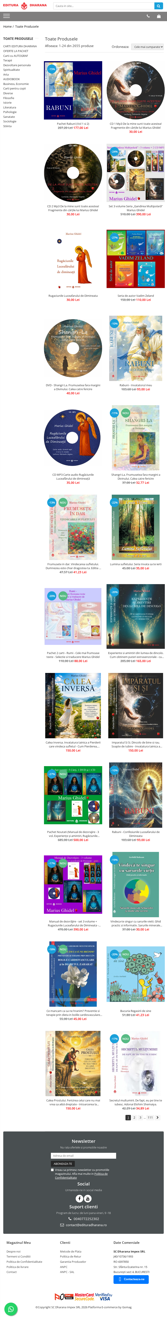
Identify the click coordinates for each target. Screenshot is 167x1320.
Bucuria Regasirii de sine (135, 1011)
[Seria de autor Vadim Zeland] (136, 259)
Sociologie (9, 121)
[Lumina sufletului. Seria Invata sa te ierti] (136, 527)
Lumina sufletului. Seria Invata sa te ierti (136, 564)
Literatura (9, 107)
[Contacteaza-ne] (148, 16)
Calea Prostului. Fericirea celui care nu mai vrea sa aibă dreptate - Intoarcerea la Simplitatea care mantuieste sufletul (73, 1102)
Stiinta (7, 126)
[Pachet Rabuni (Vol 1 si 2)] (73, 90)
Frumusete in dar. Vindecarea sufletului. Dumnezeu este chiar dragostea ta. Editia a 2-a (73, 566)
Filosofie (8, 98)
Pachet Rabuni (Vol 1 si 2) (73, 124)
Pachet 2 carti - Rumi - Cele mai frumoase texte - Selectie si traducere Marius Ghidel (73, 655)
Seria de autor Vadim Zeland (136, 296)
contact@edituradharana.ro (86, 1225)
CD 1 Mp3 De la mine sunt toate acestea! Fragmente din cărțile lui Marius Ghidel (136, 126)
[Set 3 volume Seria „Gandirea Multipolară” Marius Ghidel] (136, 173)
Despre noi (13, 1251)
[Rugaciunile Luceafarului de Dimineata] (73, 259)
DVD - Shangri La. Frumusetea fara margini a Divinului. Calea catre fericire (73, 387)
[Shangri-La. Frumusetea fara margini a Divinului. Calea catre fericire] (136, 437)
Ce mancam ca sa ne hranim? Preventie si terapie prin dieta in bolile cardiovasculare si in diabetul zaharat (73, 1013)
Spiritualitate (11, 70)
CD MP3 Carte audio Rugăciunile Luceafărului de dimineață (73, 476)
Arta (6, 74)
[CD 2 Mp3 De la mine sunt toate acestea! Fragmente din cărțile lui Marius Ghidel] (73, 173)
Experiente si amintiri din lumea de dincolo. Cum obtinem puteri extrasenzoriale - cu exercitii (136, 655)
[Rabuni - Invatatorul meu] (136, 348)
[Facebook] (79, 1198)
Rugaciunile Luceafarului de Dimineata (73, 296)
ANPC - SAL (67, 1272)
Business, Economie (16, 84)
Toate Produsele (27, 26)
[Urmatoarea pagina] (157, 1117)
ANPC (63, 1267)
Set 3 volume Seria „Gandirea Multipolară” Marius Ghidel (136, 208)
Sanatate (9, 117)
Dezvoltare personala (17, 65)
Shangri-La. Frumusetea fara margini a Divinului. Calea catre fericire (135, 476)
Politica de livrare (17, 1267)
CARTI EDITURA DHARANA (20, 46)
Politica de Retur (70, 1256)
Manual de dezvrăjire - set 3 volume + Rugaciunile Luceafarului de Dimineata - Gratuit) (73, 923)
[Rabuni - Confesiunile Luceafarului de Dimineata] (136, 795)
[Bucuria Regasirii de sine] (136, 974)
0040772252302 (86, 1219)
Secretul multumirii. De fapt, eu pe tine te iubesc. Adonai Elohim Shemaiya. (135, 1102)
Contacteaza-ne (134, 1279)
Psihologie (10, 112)
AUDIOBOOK (11, 79)
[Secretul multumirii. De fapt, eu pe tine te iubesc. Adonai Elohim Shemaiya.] (136, 1063)
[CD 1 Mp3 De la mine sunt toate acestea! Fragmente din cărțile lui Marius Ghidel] (136, 90)
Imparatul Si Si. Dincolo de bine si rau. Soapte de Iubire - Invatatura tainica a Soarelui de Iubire (136, 744)
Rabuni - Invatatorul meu (136, 385)
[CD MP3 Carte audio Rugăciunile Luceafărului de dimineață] (73, 438)
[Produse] (7, 17)
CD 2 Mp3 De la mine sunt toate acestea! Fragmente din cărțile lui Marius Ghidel (73, 208)
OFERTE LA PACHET (15, 51)
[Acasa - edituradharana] (25, 6)
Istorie (7, 103)
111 (150, 1117)
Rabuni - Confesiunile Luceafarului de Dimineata (136, 834)
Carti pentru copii (14, 88)
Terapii (7, 60)
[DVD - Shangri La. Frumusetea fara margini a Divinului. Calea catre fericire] (73, 348)
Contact (12, 1272)
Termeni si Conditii (18, 1256)
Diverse (8, 93)
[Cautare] (158, 5)
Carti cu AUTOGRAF (15, 56)
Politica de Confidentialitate (24, 1262)
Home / (9, 26)
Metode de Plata (70, 1251)
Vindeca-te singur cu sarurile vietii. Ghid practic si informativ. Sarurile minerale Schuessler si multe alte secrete (135, 923)
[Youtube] (88, 1198)
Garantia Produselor (73, 1262)
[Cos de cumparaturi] (159, 16)
